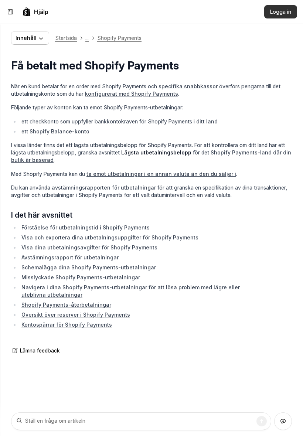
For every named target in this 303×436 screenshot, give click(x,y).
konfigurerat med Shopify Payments (131, 94)
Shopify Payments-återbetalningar (66, 305)
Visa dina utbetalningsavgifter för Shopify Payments (89, 247)
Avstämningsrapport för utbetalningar (70, 257)
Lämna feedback (40, 350)
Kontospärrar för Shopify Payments (66, 324)
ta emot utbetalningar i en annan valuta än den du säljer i (161, 174)
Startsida (66, 38)
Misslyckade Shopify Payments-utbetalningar (80, 277)
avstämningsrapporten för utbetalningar (104, 187)
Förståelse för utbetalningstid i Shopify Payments (85, 227)
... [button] (87, 38)
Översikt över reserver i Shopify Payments (75, 314)
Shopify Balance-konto (59, 131)
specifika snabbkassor (188, 86)
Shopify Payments (119, 38)
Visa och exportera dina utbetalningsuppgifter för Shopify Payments (109, 237)
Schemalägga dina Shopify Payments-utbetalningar (88, 267)
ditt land (207, 121)
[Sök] (261, 421)
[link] (35, 11)
